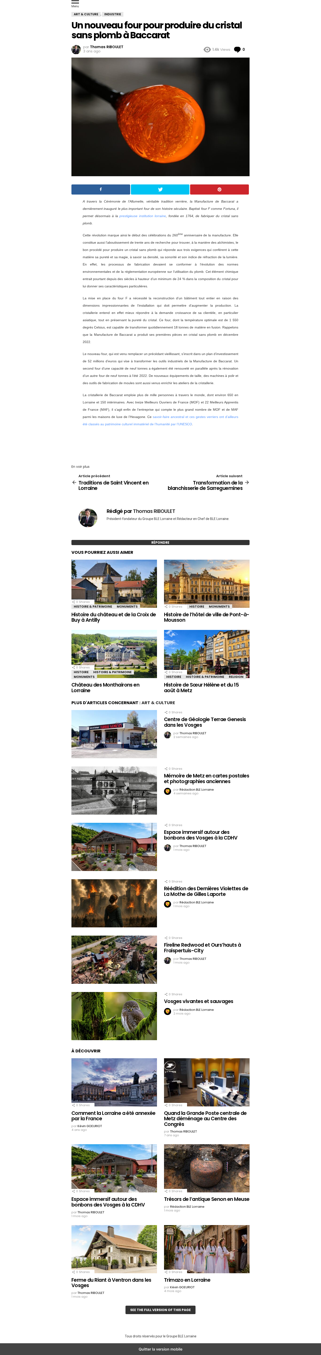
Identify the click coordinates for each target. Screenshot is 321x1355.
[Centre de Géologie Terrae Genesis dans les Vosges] (114, 734)
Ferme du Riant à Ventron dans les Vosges (111, 1283)
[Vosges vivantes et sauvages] (114, 1016)
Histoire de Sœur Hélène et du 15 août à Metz (201, 687)
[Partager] (100, 189)
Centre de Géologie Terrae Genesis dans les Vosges (205, 722)
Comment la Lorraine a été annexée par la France (113, 1116)
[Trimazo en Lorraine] (207, 1249)
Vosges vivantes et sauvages (198, 1001)
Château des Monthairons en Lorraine (105, 687)
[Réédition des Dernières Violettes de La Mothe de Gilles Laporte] (114, 904)
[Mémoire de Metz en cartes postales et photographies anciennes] (114, 791)
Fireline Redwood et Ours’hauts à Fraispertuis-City (202, 947)
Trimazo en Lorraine (187, 1280)
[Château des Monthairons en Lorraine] (114, 654)
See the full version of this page (160, 1310)
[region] (160, 444)
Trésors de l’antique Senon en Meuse (207, 1199)
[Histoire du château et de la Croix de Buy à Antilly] (114, 584)
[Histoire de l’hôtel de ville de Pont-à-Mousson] (207, 584)
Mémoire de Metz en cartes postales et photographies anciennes (206, 778)
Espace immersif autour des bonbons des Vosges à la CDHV (200, 835)
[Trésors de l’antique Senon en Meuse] (207, 1169)
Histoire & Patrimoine (93, 606)
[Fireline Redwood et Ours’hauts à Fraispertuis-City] (114, 960)
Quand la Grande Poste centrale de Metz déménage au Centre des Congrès (205, 1119)
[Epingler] (219, 189)
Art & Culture (158, 703)
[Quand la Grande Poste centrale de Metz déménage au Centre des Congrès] (207, 1083)
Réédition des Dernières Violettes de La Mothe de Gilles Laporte (206, 891)
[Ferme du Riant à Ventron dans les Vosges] (114, 1249)
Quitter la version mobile (160, 1349)
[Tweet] (160, 189)
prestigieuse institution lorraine (142, 216)
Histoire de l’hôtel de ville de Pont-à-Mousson (206, 617)
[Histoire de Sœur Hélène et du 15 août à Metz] (207, 654)
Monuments (127, 606)
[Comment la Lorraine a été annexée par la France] (114, 1083)
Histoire (196, 606)
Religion (236, 677)
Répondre (160, 542)
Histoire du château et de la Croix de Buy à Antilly (113, 617)
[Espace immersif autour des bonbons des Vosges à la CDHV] (114, 847)
